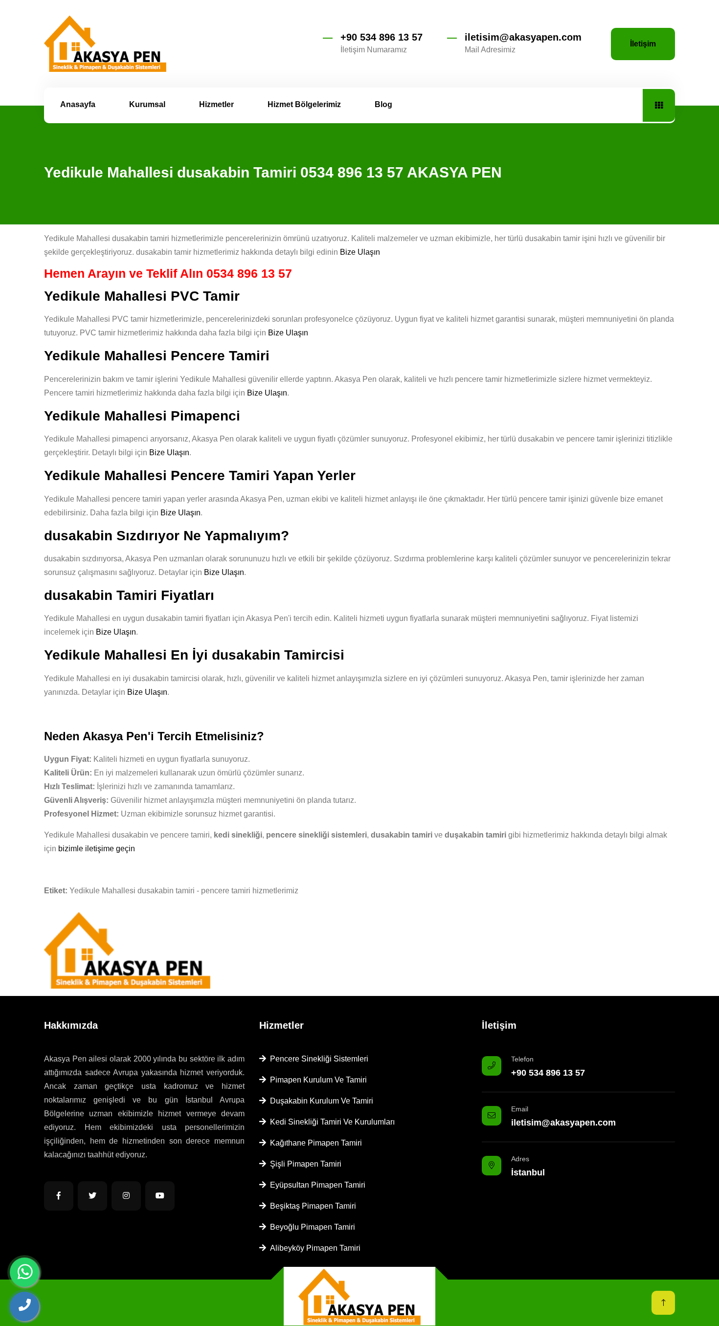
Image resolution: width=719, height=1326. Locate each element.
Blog (383, 104)
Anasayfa (77, 104)
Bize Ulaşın (360, 252)
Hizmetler (216, 104)
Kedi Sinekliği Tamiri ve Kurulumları (330, 1122)
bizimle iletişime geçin (96, 848)
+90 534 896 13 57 (381, 37)
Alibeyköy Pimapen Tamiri (313, 1248)
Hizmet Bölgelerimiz (304, 104)
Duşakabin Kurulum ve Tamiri (319, 1101)
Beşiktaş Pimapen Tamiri (311, 1206)
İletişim (643, 44)
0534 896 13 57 (249, 273)
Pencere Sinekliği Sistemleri (317, 1059)
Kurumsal (147, 104)
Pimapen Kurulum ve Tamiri (316, 1080)
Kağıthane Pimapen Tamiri (314, 1143)
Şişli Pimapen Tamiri (303, 1164)
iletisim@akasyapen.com (523, 37)
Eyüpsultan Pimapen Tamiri (315, 1185)
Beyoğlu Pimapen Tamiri (310, 1227)
